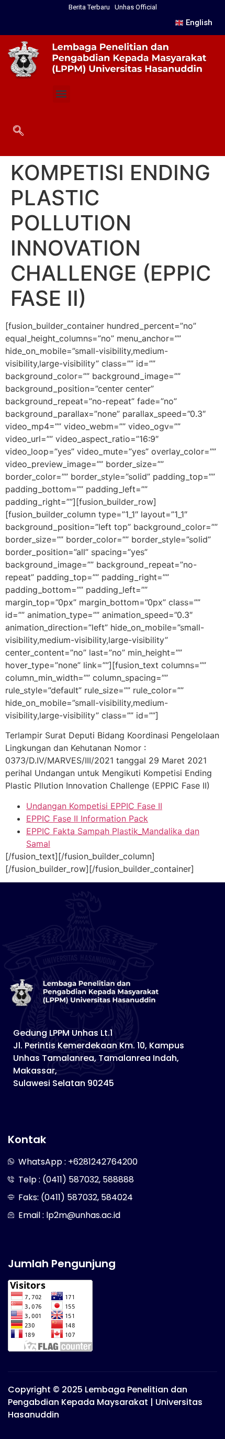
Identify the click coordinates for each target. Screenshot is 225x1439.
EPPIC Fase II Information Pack (87, 818)
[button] (61, 94)
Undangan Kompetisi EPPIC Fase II (94, 806)
